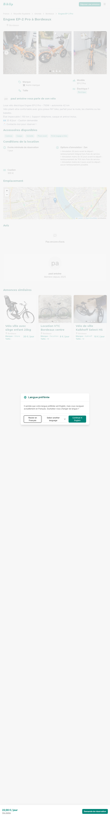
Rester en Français (32, 419)
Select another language (53, 419)
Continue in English (77, 419)
